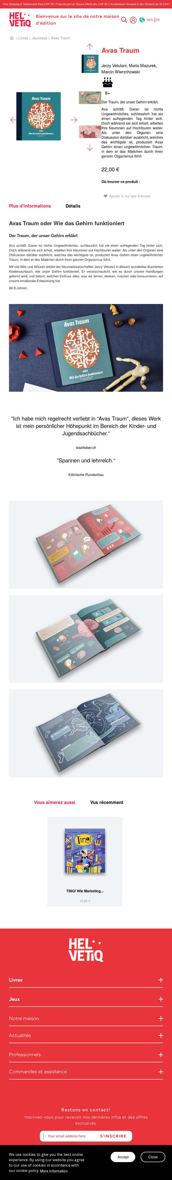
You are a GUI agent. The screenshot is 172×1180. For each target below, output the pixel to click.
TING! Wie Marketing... (84, 890)
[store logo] (20, 19)
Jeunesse (39, 37)
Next (73, 120)
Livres (23, 37)
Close (153, 1156)
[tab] (36, 205)
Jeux (14, 999)
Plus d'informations (30, 205)
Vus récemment (106, 802)
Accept (123, 1156)
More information (54, 1171)
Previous (13, 120)
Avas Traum (60, 37)
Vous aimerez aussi (54, 802)
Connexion (133, 20)
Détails (73, 205)
